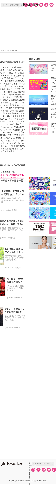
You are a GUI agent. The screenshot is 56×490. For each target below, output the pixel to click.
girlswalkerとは (30, 465)
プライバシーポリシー (29, 474)
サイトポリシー (29, 471)
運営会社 (29, 462)
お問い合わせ (29, 468)
